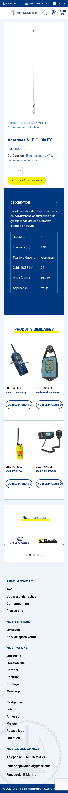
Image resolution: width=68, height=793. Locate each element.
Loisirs (11, 709)
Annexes (13, 716)
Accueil (12, 123)
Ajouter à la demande (26, 180)
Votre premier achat (21, 596)
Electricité (14, 656)
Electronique (28, 123)
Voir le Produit (18, 405)
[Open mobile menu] (4, 13)
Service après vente (21, 637)
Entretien (13, 738)
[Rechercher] (45, 13)
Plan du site (15, 611)
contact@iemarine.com (39, 4)
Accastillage (15, 731)
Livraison (14, 630)
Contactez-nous (18, 603)
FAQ (9, 589)
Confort (12, 670)
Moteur (12, 723)
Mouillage (14, 691)
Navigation (14, 702)
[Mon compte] (53, 13)
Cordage (13, 684)
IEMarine (61, 3)
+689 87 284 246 (13, 3)
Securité (13, 677)
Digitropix (34, 788)
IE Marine (29, 774)
